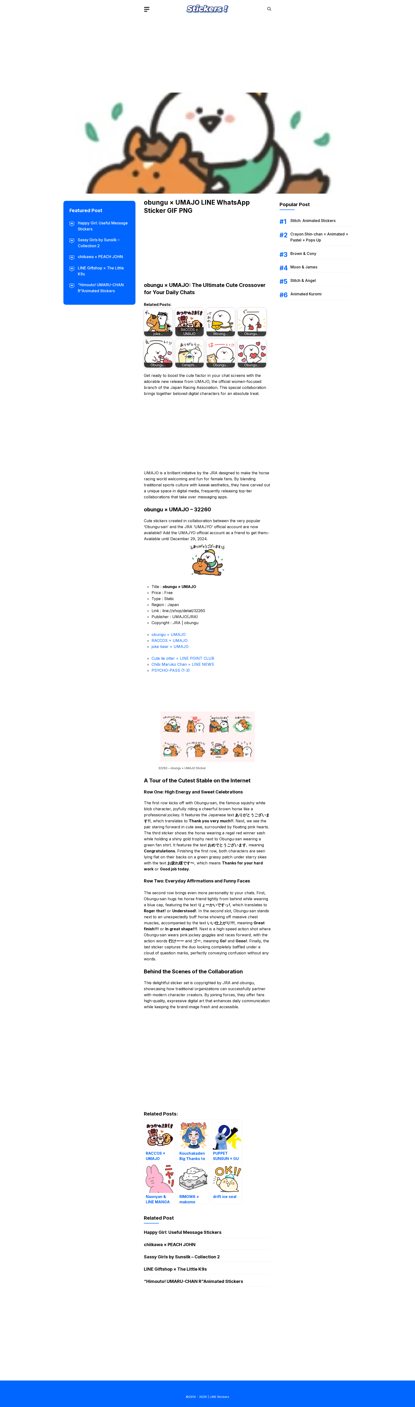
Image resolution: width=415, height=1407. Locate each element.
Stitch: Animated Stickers (313, 220)
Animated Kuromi (306, 294)
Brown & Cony (303, 253)
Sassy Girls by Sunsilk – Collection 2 (182, 1256)
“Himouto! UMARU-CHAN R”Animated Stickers (193, 1281)
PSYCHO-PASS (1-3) (171, 670)
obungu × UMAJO (169, 634)
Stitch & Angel (303, 280)
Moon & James (303, 267)
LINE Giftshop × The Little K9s (175, 1269)
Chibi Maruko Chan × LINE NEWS (183, 664)
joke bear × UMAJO (170, 646)
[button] (269, 9)
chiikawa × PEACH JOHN (169, 1244)
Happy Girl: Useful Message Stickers (182, 1232)
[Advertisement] (207, 51)
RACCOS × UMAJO (170, 640)
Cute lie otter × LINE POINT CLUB (183, 658)
